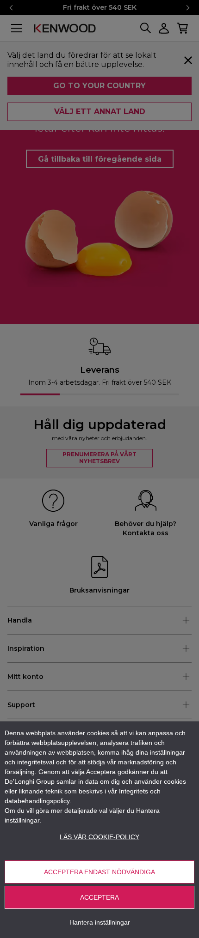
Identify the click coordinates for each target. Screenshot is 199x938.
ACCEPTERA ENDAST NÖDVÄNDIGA (99, 872)
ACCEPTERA (99, 897)
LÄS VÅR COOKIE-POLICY (99, 837)
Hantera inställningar (99, 922)
